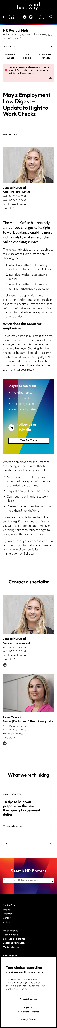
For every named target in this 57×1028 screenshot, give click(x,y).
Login (49, 78)
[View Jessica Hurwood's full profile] (28, 614)
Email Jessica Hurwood (15, 204)
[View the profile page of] (28, 165)
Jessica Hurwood (14, 639)
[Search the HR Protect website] (51, 880)
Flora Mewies (12, 717)
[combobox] (28, 47)
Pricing (6, 909)
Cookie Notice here (16, 989)
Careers (7, 918)
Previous (6, 844)
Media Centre (10, 905)
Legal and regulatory (14, 943)
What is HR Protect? (45, 56)
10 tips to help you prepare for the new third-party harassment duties (21, 808)
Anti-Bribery (10, 956)
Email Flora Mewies (13, 733)
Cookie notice (10, 935)
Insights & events (10, 56)
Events (7, 922)
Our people (27, 56)
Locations (8, 914)
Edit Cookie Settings (14, 939)
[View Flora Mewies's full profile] (28, 693)
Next (50, 844)
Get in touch (41, 17)
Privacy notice (10, 931)
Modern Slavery (11, 947)
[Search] (51, 17)
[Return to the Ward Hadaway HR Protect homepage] (28, 6)
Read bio (8, 208)
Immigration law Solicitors (19, 554)
